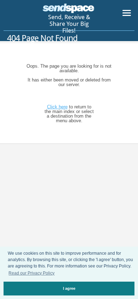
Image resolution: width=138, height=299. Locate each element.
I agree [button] (69, 288)
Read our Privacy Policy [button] (31, 273)
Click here (57, 106)
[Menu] (127, 14)
